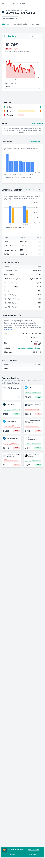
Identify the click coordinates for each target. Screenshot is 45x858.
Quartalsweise (30, 190)
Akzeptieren (32, 854)
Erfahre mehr (33, 850)
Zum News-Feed (35, 123)
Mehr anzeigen (8, 329)
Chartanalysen (10, 83)
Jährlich (40, 190)
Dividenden (36, 24)
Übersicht (5, 24)
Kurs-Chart (11, 36)
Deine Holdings (20, 24)
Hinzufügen (10, 18)
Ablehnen (12, 854)
